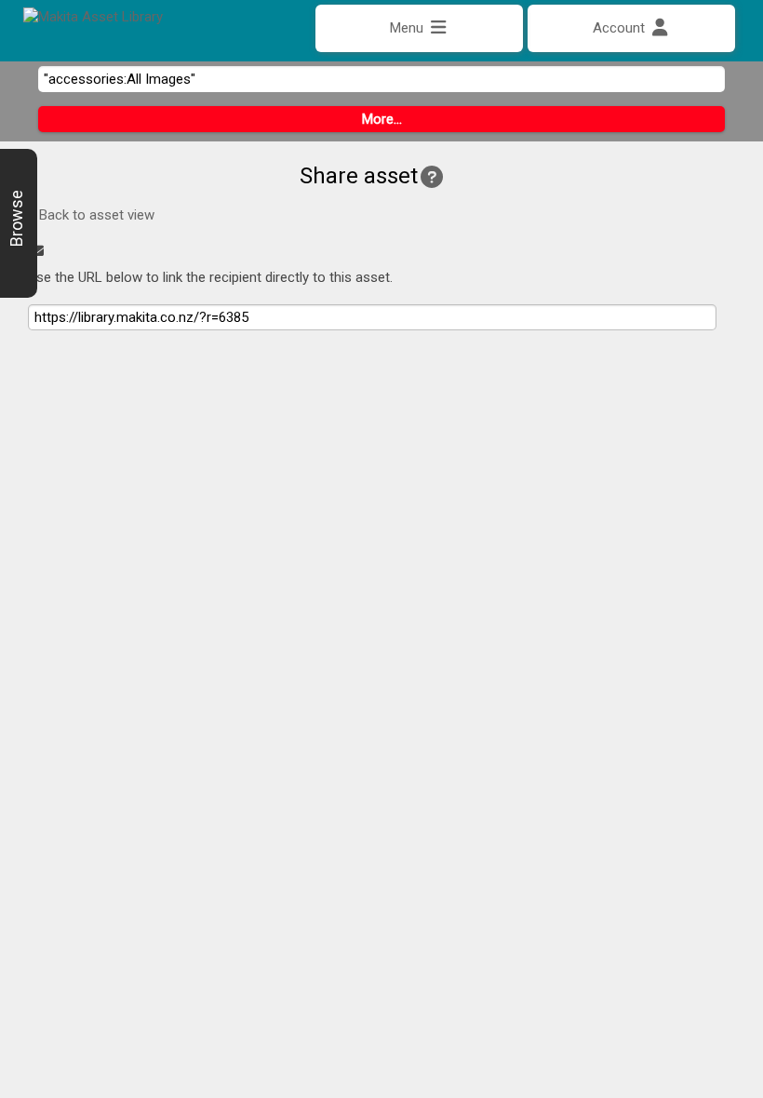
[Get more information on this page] (432, 178)
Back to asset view (94, 215)
